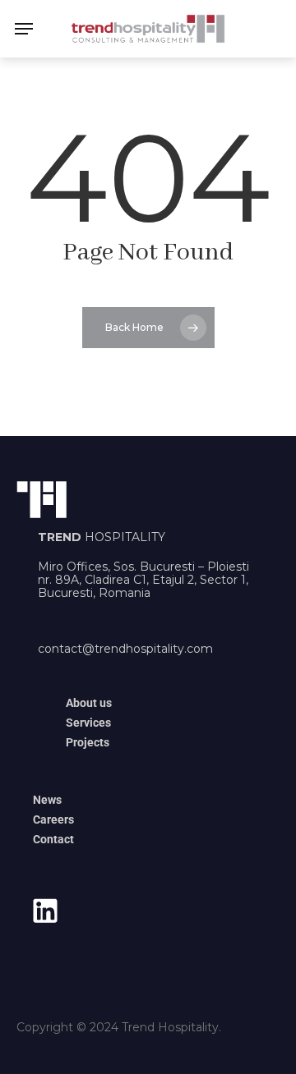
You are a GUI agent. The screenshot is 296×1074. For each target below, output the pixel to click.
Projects (87, 742)
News (47, 799)
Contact (53, 839)
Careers (53, 819)
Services (88, 722)
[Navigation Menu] (24, 29)
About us (89, 702)
